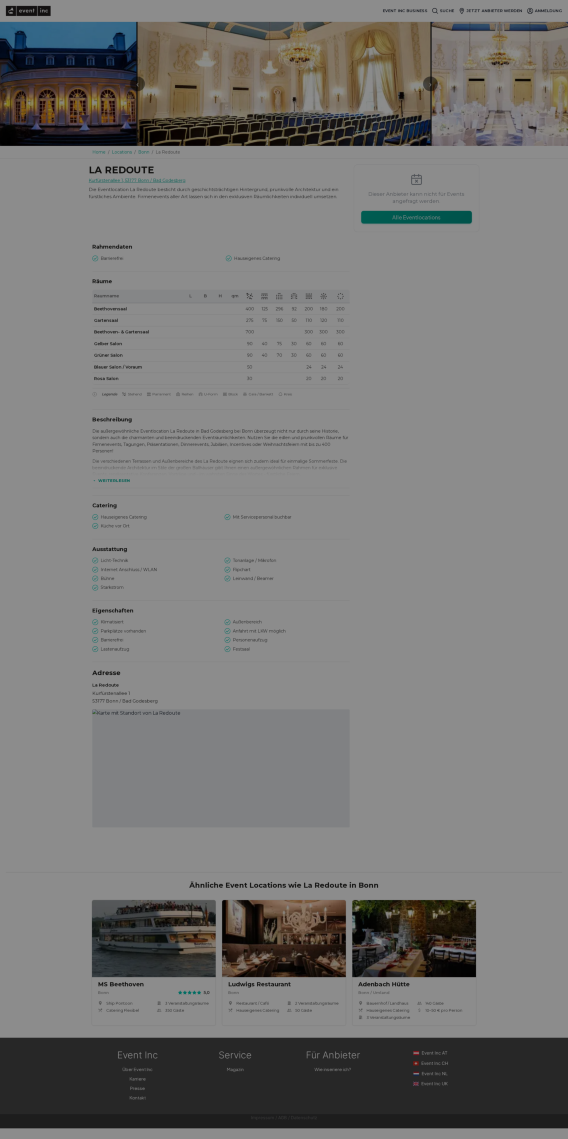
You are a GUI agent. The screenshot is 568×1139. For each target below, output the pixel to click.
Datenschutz (304, 1117)
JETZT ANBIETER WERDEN (494, 10)
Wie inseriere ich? (332, 1069)
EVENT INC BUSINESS (405, 11)
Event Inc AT (435, 1053)
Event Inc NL (435, 1073)
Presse (137, 1088)
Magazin (235, 1069)
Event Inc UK (434, 1083)
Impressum (262, 1117)
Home (99, 152)
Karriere (138, 1078)
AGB (282, 1117)
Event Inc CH (434, 1063)
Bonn (143, 152)
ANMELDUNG (548, 10)
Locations (122, 152)
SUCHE (447, 10)
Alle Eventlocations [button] (416, 217)
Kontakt (138, 1097)
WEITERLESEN (114, 480)
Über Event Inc (137, 1069)
